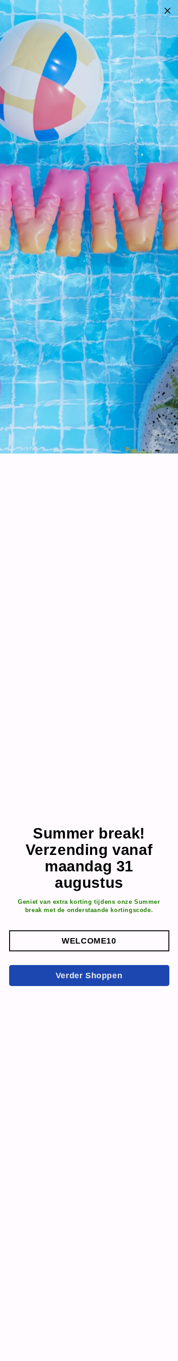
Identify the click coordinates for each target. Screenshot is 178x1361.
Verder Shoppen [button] (89, 975)
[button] (89, 940)
